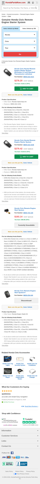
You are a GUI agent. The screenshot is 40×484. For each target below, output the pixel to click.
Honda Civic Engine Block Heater (20, 377)
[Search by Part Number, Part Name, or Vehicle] (36, 8)
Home (3, 14)
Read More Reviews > (31, 406)
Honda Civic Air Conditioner (32, 364)
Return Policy (19, 471)
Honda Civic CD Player (8, 376)
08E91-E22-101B (28, 145)
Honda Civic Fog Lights (8, 364)
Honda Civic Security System (20, 364)
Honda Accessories (13, 14)
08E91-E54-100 (28, 295)
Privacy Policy (30, 471)
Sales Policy (9, 471)
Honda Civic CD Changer (32, 376)
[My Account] (33, 2)
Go (20, 54)
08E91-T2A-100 (28, 213)
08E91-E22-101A (28, 77)
